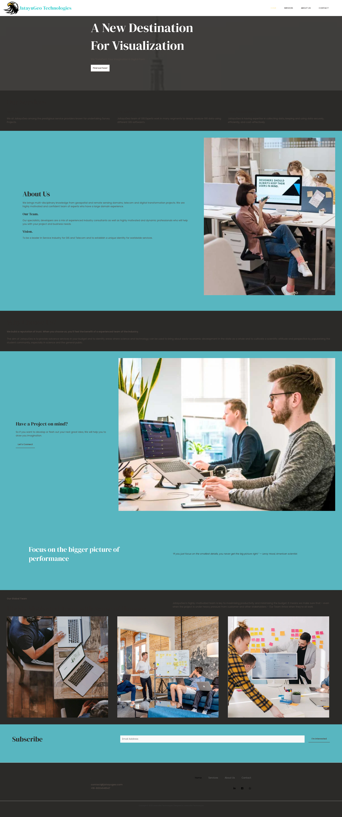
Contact (324, 8)
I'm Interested (319, 738)
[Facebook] (242, 788)
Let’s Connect (25, 444)
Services (288, 8)
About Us (306, 8)
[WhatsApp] (250, 788)
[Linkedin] (234, 788)
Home (273, 8)
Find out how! (100, 68)
